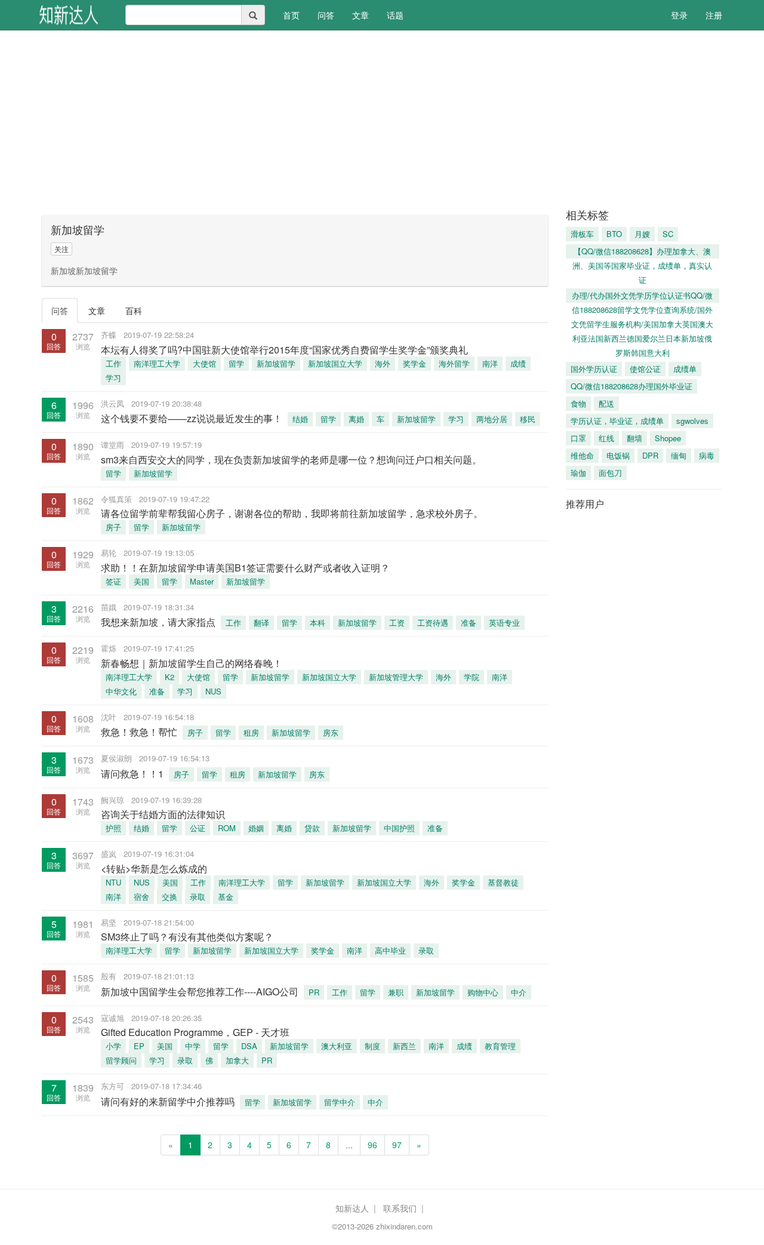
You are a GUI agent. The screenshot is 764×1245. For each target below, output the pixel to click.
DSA (249, 1046)
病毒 (706, 455)
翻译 (261, 622)
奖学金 (414, 363)
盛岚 (108, 853)
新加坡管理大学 (396, 677)
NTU (113, 882)
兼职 (395, 992)
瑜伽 (578, 472)
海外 (382, 363)
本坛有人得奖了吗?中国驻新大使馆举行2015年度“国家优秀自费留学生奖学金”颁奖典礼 (284, 349)
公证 (197, 828)
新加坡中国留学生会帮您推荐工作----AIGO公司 (199, 991)
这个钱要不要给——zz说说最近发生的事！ (191, 418)
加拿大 (237, 1060)
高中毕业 (390, 950)
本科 (317, 622)
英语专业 (504, 622)
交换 (169, 896)
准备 (468, 622)
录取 (197, 896)
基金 (225, 896)
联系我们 (400, 1208)
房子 (113, 527)
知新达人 (352, 1208)
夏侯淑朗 (116, 758)
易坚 (108, 922)
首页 (296, 14)
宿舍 (141, 896)
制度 (372, 1046)
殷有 (108, 976)
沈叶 (108, 717)
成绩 (518, 363)
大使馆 (204, 363)
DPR (650, 455)
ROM (227, 828)
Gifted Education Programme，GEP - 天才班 (195, 1032)
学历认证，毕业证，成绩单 (617, 420)
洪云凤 (112, 403)
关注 (61, 249)
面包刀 (610, 472)
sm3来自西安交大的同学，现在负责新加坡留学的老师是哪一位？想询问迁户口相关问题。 (291, 459)
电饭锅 (618, 455)
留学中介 (339, 1102)
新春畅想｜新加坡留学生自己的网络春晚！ (191, 663)
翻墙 (634, 438)
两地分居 (491, 419)
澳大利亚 (336, 1046)
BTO (614, 233)
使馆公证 (645, 368)
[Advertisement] (382, 119)
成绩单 (685, 368)
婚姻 (256, 828)
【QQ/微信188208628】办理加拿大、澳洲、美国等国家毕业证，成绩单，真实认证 (642, 252)
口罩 (578, 438)
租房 (251, 732)
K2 (169, 677)
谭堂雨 (112, 444)
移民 (527, 419)
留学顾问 (121, 1060)
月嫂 (642, 233)
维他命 (582, 455)
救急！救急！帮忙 (139, 732)
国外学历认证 (594, 368)
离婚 (356, 419)
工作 (113, 363)
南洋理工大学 (157, 363)
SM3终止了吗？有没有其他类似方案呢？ (187, 936)
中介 (518, 992)
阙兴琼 (112, 800)
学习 (113, 377)
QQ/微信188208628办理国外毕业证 (631, 386)
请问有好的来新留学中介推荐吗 (168, 1101)
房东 (330, 732)
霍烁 (108, 648)
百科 (133, 310)
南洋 (490, 363)
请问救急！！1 (132, 773)
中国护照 (399, 828)
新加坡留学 (276, 363)
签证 (113, 581)
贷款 (312, 828)
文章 (360, 15)
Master (202, 581)
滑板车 (582, 233)
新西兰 (404, 1046)
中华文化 (121, 691)
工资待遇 (432, 622)
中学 (193, 1046)
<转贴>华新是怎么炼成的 (154, 868)
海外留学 (454, 363)
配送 (606, 403)
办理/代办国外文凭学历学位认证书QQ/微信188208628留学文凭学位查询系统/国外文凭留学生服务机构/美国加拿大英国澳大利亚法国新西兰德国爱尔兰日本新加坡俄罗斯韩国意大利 (642, 296)
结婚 (300, 419)
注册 (714, 15)
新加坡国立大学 (335, 363)
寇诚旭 (112, 1017)
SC (668, 233)
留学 (236, 363)
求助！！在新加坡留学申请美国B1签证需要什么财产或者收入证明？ (245, 567)
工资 (397, 622)
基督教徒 (503, 882)
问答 (326, 15)
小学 (113, 1046)
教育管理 (500, 1046)
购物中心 (482, 992)
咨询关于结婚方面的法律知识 (163, 814)
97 (397, 1145)
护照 (113, 828)
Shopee (668, 438)
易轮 (108, 552)
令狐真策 (116, 499)
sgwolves (692, 420)
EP (139, 1046)
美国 (141, 581)
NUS (213, 691)
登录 (679, 15)
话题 (395, 15)
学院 (471, 677)
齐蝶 (108, 334)
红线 (606, 438)
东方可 (112, 1086)
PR (314, 992)
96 (372, 1145)
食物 (578, 403)
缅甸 (678, 455)
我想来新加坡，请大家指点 (158, 622)
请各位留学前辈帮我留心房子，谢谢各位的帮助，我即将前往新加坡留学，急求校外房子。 (292, 513)
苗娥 (108, 607)
